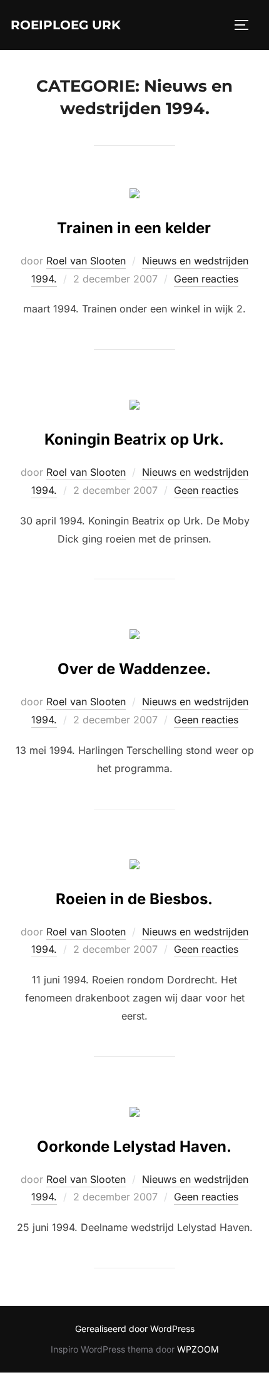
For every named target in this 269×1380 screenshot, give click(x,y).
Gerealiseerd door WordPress (135, 1328)
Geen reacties (206, 279)
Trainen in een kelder (134, 228)
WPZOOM (198, 1349)
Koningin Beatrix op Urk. (134, 439)
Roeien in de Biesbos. (134, 899)
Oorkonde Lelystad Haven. (134, 1146)
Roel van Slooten (86, 260)
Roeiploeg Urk (66, 24)
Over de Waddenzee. (134, 669)
